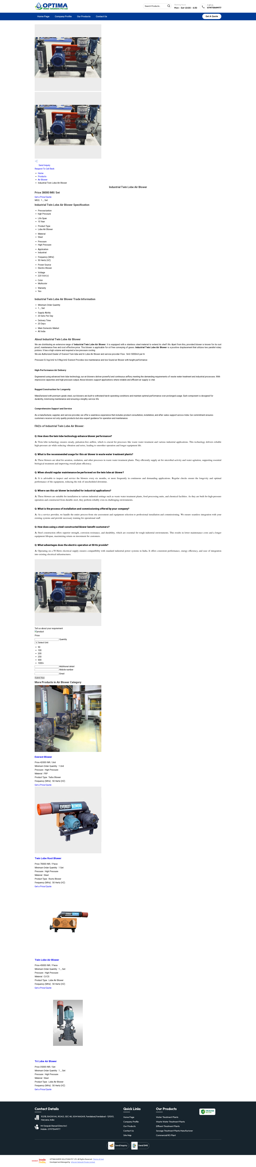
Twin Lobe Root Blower (48, 858)
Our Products (84, 16)
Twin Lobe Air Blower (47, 959)
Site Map (127, 1135)
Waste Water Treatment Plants (170, 1121)
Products (42, 176)
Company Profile (63, 16)
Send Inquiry (44, 165)
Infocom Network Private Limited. (83, 1162)
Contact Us (101, 16)
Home (40, 173)
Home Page (43, 16)
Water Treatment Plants (167, 1117)
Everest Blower (43, 756)
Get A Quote (212, 16)
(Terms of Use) (98, 1159)
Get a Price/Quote (43, 197)
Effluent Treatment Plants (168, 1126)
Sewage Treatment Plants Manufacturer (174, 1130)
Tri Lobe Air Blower (46, 1061)
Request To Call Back (44, 168)
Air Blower (42, 179)
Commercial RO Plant (166, 1135)
